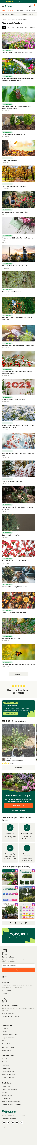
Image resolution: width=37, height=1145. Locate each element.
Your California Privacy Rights (11, 1101)
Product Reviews (7, 1044)
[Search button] (26, 6)
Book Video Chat (18, 805)
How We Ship (6, 1068)
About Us (5, 1028)
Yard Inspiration (6, 1050)
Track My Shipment (8, 1013)
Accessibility (6, 1098)
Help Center (5, 1065)
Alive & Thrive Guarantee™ (10, 1089)
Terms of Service (7, 1095)
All (4, 27)
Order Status (6, 1059)
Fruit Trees (20, 10)
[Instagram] (4, 1122)
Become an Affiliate (8, 1047)
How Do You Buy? (10, 713)
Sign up (18, 970)
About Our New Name (8, 1077)
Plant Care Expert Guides (9, 1034)
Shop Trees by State (8, 1037)
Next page (17, 674)
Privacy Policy (6, 1086)
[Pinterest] (21, 1122)
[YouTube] (17, 1122)
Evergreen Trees (30, 10)
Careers (4, 1031)
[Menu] (3, 6)
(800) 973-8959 (20, 810)
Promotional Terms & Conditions (11, 1104)
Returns (4, 1092)
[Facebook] (12, 1122)
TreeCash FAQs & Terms (9, 1074)
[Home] (9, 5)
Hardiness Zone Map (8, 1071)
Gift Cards (5, 1041)
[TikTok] (8, 1122)
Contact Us (5, 993)
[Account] (29, 5)
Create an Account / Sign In (10, 1016)
